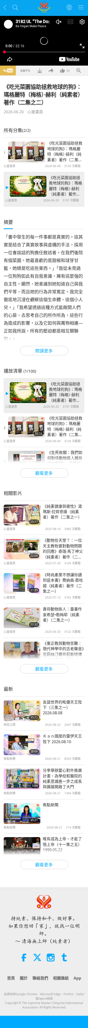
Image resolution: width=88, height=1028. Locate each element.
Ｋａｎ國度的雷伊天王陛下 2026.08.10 (62, 738)
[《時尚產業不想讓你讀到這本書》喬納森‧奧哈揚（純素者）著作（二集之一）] (22, 583)
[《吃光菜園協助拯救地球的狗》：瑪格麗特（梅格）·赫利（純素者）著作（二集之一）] (26, 151)
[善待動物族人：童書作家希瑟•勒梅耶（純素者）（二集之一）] (22, 617)
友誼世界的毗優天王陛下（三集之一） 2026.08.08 (62, 707)
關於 (24, 978)
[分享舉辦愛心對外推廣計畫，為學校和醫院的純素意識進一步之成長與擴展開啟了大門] (22, 779)
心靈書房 (35, 112)
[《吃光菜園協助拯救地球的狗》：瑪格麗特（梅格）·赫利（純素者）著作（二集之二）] (28, 186)
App (77, 978)
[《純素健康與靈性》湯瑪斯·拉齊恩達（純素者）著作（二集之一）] (22, 515)
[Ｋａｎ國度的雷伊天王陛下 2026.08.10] (22, 744)
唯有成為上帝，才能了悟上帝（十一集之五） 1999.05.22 (62, 844)
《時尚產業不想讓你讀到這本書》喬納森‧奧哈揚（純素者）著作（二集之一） (63, 583)
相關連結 (61, 978)
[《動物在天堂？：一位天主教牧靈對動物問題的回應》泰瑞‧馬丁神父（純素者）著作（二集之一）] (22, 549)
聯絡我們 (40, 978)
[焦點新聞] (22, 813)
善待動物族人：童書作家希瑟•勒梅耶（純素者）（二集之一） (62, 614)
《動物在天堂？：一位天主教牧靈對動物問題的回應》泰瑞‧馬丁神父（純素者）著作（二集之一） (63, 549)
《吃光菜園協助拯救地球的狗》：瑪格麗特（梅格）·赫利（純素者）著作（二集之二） (65, 186)
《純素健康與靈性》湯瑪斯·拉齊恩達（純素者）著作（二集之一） (62, 512)
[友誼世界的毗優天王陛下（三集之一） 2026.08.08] (22, 710)
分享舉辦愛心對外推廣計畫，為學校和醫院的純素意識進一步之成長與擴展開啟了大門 (62, 778)
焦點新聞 (50, 805)
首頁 (11, 978)
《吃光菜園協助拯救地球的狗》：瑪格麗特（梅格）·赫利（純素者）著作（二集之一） (64, 151)
